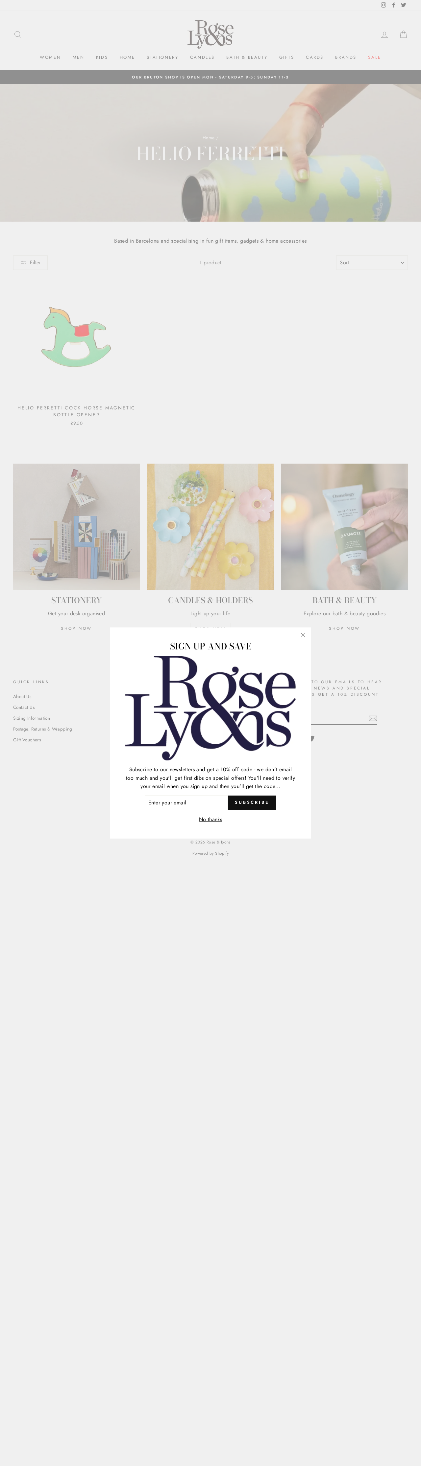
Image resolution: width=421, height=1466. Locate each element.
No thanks (210, 819)
